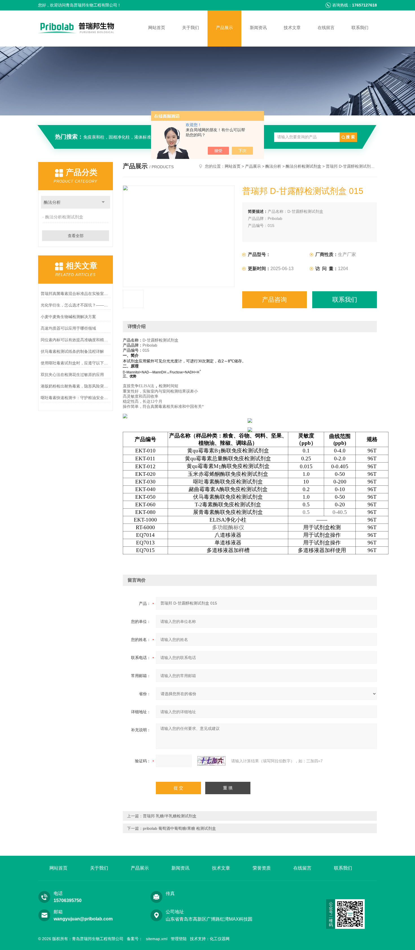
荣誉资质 (262, 868)
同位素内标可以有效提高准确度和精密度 (75, 340)
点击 (103, 202)
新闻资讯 (258, 27)
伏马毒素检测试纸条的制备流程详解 (72, 351)
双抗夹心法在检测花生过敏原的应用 (72, 374)
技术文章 (292, 27)
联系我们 (359, 27)
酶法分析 (52, 202)
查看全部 (76, 235)
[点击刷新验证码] (211, 761)
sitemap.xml (156, 938)
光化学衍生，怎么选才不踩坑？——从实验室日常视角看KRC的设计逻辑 (75, 305)
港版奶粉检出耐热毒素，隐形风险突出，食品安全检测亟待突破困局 (75, 386)
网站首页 (156, 27)
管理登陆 (179, 938)
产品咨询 (274, 299)
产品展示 (224, 27)
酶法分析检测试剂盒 (64, 216)
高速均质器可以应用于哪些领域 (68, 328)
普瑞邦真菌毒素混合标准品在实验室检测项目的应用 (75, 293)
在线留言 (326, 27)
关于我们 (190, 27)
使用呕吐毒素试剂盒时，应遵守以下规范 (75, 363)
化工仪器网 (220, 938)
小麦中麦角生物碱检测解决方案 (68, 316)
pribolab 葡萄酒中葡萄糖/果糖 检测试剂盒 (179, 828)
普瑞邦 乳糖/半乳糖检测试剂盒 (169, 816)
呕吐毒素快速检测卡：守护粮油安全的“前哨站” (75, 397)
